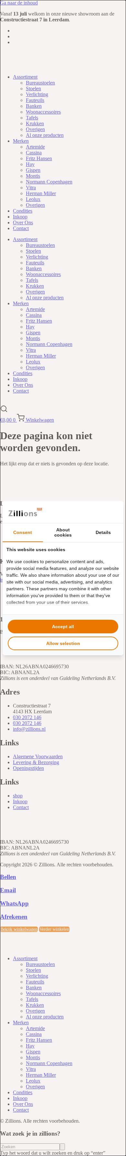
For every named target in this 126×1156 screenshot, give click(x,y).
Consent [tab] (22, 532)
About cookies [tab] (63, 532)
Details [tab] (103, 532)
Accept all (63, 626)
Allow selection (63, 643)
